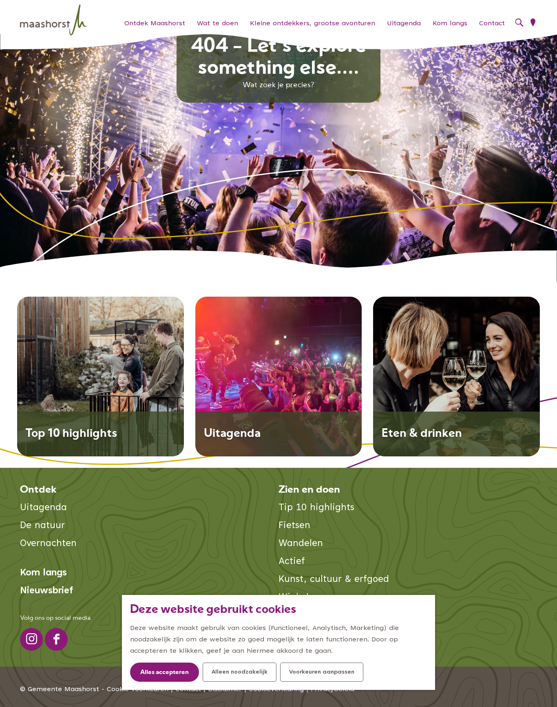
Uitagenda (43, 508)
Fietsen (294, 526)
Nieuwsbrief (46, 591)
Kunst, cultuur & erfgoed (333, 579)
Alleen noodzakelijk (239, 672)
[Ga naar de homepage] (53, 20)
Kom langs (43, 573)
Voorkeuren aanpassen (321, 672)
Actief (291, 561)
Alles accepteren (164, 673)
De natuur (42, 526)
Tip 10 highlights (316, 508)
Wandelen (300, 543)
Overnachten (48, 543)
